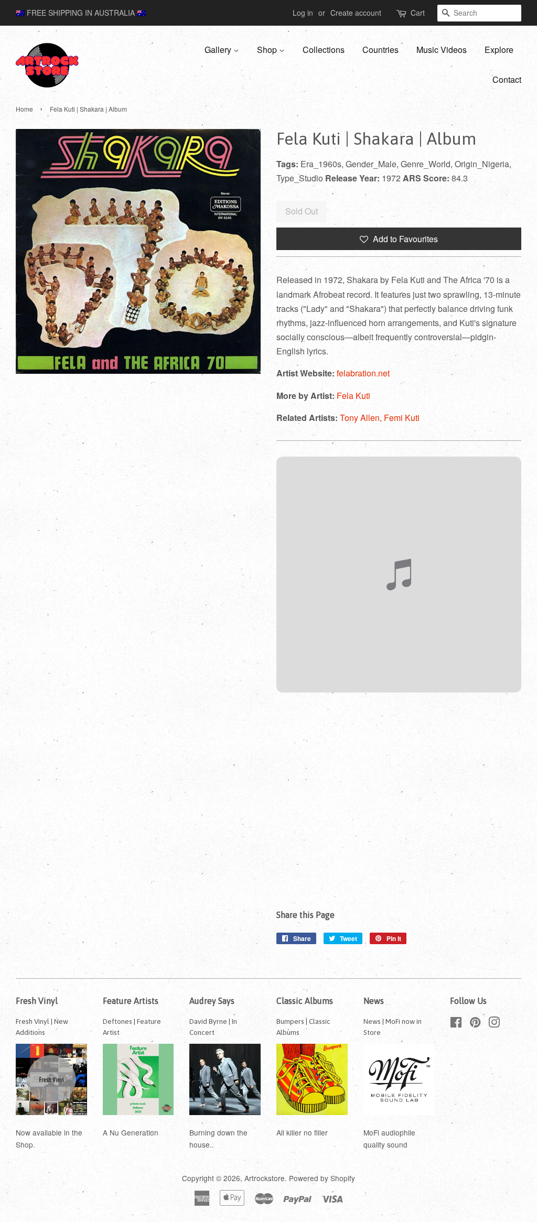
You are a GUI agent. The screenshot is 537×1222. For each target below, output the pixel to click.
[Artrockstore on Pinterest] (475, 1024)
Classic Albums (304, 1000)
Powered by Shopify (322, 1178)
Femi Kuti (402, 418)
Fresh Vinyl (37, 1000)
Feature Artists (130, 1000)
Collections (324, 50)
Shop (268, 50)
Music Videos (441, 50)
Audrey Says (211, 1000)
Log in (303, 12)
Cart (418, 12)
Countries (380, 50)
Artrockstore (264, 1178)
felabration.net (363, 373)
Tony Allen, (362, 418)
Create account (355, 12)
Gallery (219, 50)
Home (24, 108)
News (373, 1000)
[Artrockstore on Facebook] (456, 1024)
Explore (499, 50)
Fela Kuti (353, 396)
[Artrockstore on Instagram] (494, 1024)
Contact (506, 79)
